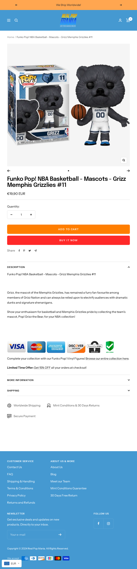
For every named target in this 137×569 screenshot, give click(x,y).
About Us (56, 467)
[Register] (60, 534)
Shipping (13, 390)
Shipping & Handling (21, 481)
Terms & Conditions (20, 488)
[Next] (128, 171)
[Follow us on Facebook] (98, 523)
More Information (20, 380)
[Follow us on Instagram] (108, 523)
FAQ (10, 474)
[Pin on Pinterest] (24, 250)
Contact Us (14, 467)
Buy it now (68, 240)
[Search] (16, 20)
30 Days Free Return (63, 495)
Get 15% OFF (42, 367)
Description (16, 267)
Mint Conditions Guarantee (68, 488)
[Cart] (128, 20)
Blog (53, 474)
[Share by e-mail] (35, 251)
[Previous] (8, 171)
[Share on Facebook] (19, 250)
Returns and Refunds (21, 502)
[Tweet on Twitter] (29, 250)
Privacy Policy (16, 495)
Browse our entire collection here (107, 358)
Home (10, 37)
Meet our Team (60, 481)
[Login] (120, 20)
